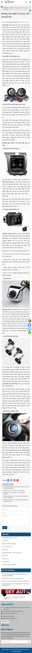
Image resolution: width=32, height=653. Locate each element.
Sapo (19, 651)
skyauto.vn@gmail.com (11, 613)
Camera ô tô (5, 540)
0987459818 (11, 616)
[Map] (29, 321)
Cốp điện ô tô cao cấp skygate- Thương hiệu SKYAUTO (15, 581)
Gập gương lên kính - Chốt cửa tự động (12, 552)
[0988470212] (29, 332)
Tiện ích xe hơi (5, 561)
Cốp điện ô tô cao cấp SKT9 (9, 564)
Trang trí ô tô (5, 558)
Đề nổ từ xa (5, 555)
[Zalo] (29, 328)
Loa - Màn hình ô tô (7, 546)
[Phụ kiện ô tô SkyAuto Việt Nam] (9, 2)
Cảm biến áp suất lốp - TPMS (9, 537)
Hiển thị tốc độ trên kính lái (8, 543)
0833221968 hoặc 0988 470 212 (15, 611)
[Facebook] (29, 325)
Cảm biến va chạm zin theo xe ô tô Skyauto (14, 490)
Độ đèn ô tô (5, 549)
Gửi (5, 527)
